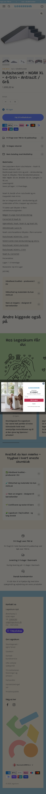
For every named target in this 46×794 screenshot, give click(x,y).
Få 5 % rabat (34, 400)
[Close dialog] (43, 384)
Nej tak (34, 404)
